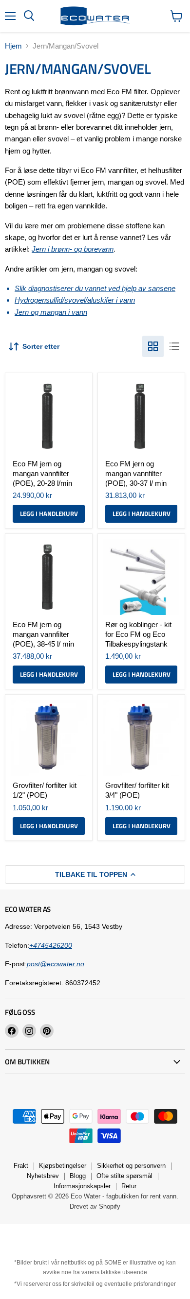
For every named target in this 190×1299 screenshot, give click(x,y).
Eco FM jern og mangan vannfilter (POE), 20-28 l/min (42, 473)
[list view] (174, 346)
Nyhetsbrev (43, 1175)
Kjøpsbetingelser (62, 1165)
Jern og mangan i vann (51, 312)
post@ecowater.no (55, 964)
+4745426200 (50, 945)
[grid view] (153, 346)
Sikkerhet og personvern (131, 1165)
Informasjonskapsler (82, 1186)
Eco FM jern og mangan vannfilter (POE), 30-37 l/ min (136, 473)
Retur (128, 1186)
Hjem (13, 46)
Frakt (21, 1165)
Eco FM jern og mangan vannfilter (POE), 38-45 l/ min (43, 634)
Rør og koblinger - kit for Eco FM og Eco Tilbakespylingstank (138, 634)
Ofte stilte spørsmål (124, 1175)
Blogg (78, 1175)
